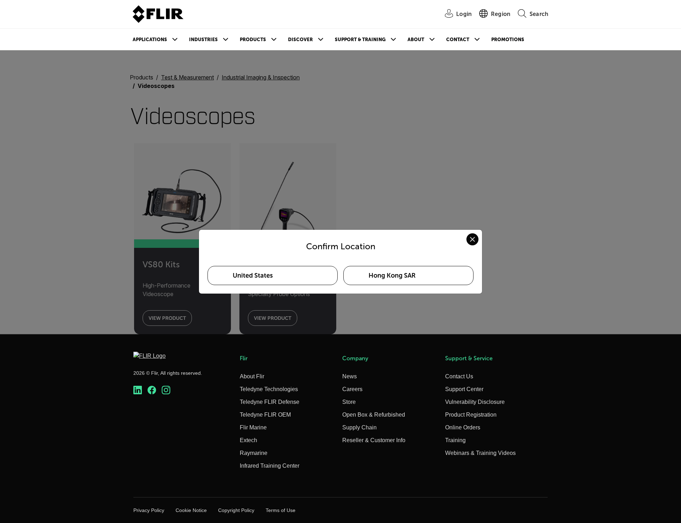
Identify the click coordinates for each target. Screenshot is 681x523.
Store (349, 402)
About (416, 39)
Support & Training (360, 39)
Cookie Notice (191, 510)
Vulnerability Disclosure (475, 402)
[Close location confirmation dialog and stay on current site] (472, 239)
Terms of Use (280, 510)
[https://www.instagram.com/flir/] (166, 390)
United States (253, 275)
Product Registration (471, 415)
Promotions (507, 39)
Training (455, 440)
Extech (248, 440)
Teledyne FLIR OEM (265, 415)
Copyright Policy (236, 510)
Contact (457, 39)
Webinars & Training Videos (480, 453)
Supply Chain (359, 427)
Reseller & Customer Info (373, 440)
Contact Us (459, 376)
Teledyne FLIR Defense (269, 402)
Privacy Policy (148, 510)
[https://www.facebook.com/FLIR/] (152, 390)
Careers (352, 389)
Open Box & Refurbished (373, 415)
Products (253, 39)
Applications (150, 39)
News (349, 376)
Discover (300, 39)
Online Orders (462, 427)
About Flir (252, 376)
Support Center (464, 389)
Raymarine (253, 453)
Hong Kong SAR (392, 275)
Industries (203, 39)
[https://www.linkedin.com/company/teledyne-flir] (137, 390)
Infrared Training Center (269, 466)
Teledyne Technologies (269, 389)
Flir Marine (253, 427)
